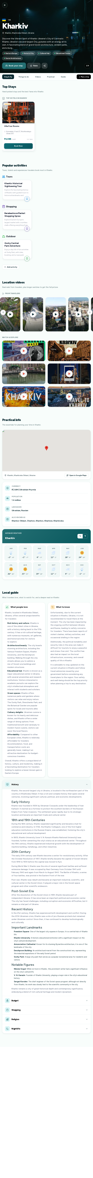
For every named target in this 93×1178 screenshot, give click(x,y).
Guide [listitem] (63, 77)
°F (85, 536)
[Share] (44, 66)
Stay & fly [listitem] (8, 77)
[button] (18, 126)
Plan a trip (84, 77)
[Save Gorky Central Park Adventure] (27, 258)
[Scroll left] (3, 312)
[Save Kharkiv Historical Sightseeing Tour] (27, 198)
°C (80, 536)
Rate (35, 66)
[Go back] (5, 5)
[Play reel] (10, 314)
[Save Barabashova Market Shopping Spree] (27, 228)
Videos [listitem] (38, 77)
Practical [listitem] (50, 77)
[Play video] (23, 351)
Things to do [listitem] (23, 77)
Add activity (12, 267)
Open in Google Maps (78, 475)
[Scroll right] (90, 312)
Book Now (18, 146)
